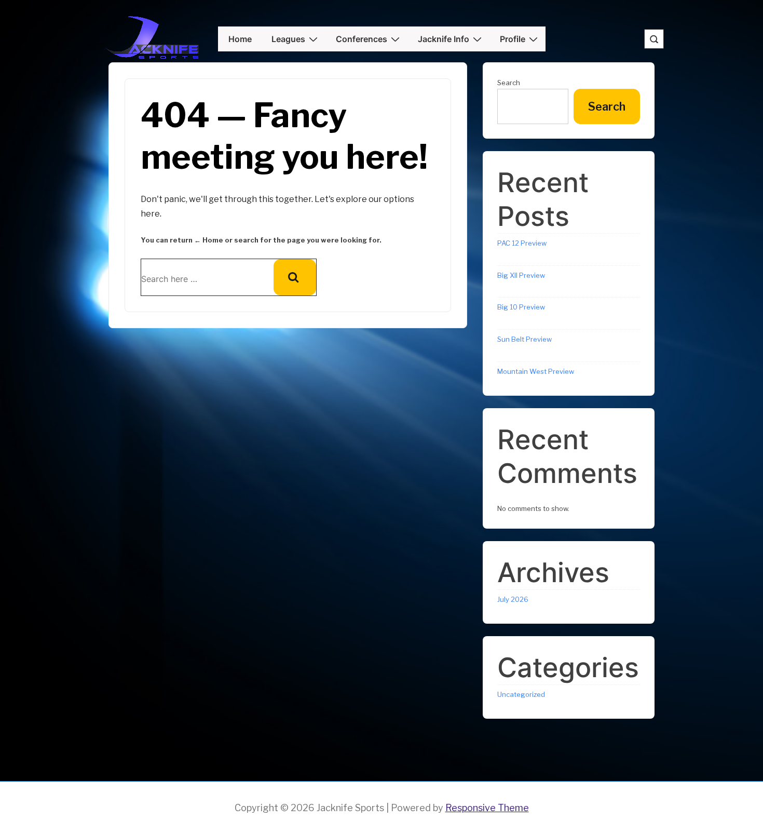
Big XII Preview (521, 275)
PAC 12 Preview (522, 243)
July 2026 (512, 599)
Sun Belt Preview (524, 339)
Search (508, 82)
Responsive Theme (487, 807)
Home (240, 39)
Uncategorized (521, 694)
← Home (208, 240)
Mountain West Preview (535, 371)
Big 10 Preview (521, 307)
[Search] (295, 277)
